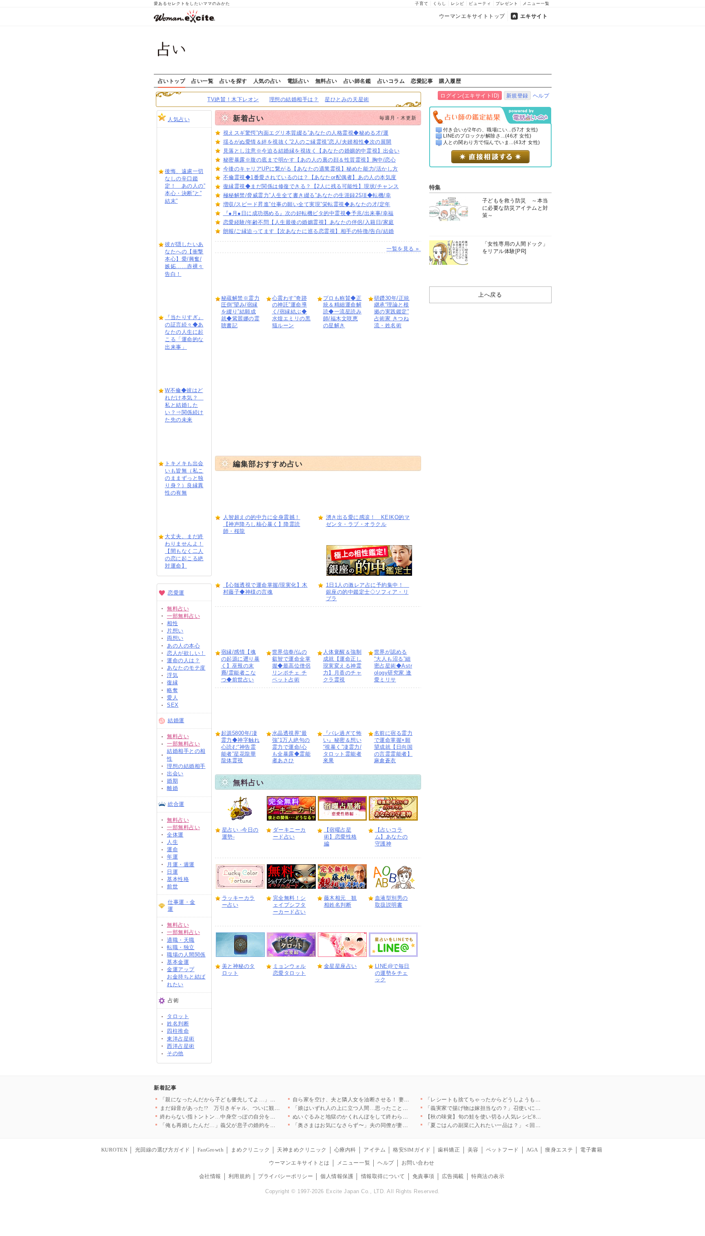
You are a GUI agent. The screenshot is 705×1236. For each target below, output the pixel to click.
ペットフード (502, 1150)
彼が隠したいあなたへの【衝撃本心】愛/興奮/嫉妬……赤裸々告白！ (184, 259)
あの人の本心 (183, 646)
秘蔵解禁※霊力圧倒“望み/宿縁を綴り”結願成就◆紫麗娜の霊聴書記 (240, 312)
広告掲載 (453, 1176)
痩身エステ (559, 1150)
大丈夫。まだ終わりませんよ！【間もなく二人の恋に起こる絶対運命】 (184, 551)
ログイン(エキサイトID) (469, 96)
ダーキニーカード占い (289, 833)
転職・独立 (181, 947)
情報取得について (383, 1176)
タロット (178, 1016)
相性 (172, 623)
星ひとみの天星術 (347, 99)
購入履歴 (450, 80)
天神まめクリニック (302, 1150)
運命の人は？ (183, 660)
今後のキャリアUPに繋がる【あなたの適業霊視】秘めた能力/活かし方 (310, 169)
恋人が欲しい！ (186, 653)
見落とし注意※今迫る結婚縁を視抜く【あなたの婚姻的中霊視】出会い (311, 151)
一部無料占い (183, 616)
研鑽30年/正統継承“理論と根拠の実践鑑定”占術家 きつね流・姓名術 (392, 312)
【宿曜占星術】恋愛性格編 (340, 837)
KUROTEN (114, 1150)
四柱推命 (178, 1031)
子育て (421, 3)
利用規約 (239, 1176)
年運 (172, 857)
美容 (473, 1150)
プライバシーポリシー (285, 1176)
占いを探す (233, 80)
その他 (175, 1053)
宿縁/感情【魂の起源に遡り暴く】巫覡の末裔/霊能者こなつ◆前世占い (240, 666)
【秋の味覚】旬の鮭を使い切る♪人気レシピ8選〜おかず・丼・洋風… (511, 1117)
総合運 (176, 804)
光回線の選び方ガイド (162, 1150)
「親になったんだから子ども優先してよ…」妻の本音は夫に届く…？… (248, 1099)
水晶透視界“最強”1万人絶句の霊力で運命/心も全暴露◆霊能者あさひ (291, 747)
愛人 (172, 698)
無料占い (326, 80)
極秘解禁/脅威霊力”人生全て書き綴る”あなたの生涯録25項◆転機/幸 (307, 195)
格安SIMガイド (411, 1150)
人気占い (179, 119)
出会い (175, 773)
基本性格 (178, 879)
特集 (435, 187)
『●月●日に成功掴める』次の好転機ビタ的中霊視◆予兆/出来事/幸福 (308, 213)
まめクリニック (250, 1150)
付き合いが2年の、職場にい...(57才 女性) (490, 130)
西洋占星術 (181, 1046)
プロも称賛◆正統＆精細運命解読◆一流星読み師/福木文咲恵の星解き (342, 312)
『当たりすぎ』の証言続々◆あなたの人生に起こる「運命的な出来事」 (184, 332)
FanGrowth (210, 1150)
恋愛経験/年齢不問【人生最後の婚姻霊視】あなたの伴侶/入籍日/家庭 (308, 222)
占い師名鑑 (357, 80)
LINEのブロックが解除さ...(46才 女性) (487, 136)
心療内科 (345, 1150)
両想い (175, 638)
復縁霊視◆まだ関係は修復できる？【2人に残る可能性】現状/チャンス (311, 186)
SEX (173, 705)
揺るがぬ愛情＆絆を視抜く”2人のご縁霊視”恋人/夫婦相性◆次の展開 (307, 142)
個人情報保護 (336, 1176)
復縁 (172, 682)
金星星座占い (340, 966)
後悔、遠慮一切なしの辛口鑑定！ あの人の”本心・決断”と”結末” (185, 186)
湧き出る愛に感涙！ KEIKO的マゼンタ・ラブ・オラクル (368, 520)
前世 (172, 886)
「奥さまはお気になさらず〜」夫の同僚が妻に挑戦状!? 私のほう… (376, 1125)
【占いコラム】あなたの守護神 (391, 837)
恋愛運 (176, 593)
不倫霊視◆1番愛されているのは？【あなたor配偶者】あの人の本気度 (310, 177)
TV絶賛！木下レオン (233, 99)
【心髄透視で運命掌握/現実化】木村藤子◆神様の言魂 (265, 588)
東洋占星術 (181, 1039)
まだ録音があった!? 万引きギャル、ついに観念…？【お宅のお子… (245, 1108)
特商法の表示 (487, 1176)
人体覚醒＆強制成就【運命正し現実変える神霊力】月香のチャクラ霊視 (342, 666)
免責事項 (423, 1176)
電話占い (298, 80)
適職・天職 (181, 940)
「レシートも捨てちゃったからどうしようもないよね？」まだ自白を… (513, 1099)
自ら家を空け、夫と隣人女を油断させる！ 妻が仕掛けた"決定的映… (377, 1099)
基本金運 (178, 962)
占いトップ (172, 80)
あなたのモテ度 (186, 668)
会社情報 (210, 1176)
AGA (532, 1150)
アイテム (375, 1150)
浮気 (172, 675)
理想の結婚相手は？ (294, 99)
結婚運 (176, 720)
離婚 (172, 788)
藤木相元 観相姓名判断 (340, 901)
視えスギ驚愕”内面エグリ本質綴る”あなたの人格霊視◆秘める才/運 (306, 133)
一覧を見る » (403, 249)
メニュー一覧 (536, 3)
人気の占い (267, 80)
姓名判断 (178, 1024)
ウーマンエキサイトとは (299, 1163)
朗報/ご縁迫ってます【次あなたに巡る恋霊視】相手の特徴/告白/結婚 (308, 231)
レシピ (457, 3)
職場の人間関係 (186, 955)
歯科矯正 (449, 1150)
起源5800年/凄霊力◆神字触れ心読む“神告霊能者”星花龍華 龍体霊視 (240, 747)
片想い (175, 631)
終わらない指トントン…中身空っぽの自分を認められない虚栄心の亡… (248, 1117)
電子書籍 (591, 1150)
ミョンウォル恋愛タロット (289, 969)
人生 (172, 842)
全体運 (175, 835)
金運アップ (181, 969)
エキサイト (534, 16)
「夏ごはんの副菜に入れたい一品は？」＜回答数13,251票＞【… (505, 1125)
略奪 (172, 690)
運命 (172, 849)
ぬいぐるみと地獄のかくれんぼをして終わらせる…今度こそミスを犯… (381, 1117)
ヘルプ (541, 96)
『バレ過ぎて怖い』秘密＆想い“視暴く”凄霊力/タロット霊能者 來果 (342, 747)
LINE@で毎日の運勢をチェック (392, 973)
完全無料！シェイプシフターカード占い (289, 905)
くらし (439, 3)
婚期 (172, 781)
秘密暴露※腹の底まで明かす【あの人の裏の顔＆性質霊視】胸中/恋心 (309, 160)
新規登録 (517, 96)
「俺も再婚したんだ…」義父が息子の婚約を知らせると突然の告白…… (248, 1125)
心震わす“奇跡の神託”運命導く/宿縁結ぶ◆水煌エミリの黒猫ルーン (291, 312)
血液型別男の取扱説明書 (391, 901)
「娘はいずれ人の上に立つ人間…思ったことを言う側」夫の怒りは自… (381, 1108)
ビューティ (480, 3)
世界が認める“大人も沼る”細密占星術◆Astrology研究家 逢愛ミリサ (393, 666)
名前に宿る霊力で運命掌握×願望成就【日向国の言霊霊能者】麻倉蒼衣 (393, 747)
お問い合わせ (418, 1163)
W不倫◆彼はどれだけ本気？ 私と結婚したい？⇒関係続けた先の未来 (184, 405)
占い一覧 (202, 80)
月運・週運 (181, 864)
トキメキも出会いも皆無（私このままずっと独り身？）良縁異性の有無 (184, 478)
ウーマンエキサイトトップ (472, 16)
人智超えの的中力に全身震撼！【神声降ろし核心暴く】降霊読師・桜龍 (261, 524)
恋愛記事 (422, 80)
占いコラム (391, 80)
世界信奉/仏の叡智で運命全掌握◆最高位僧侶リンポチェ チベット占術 (291, 666)
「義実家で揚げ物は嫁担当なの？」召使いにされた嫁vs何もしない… (510, 1108)
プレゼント (507, 3)
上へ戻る (490, 294)
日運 (172, 872)
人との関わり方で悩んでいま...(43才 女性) (491, 142)
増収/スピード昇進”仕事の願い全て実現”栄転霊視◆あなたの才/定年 (306, 204)
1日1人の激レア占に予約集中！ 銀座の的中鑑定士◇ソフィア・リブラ (367, 592)
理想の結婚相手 (186, 766)
